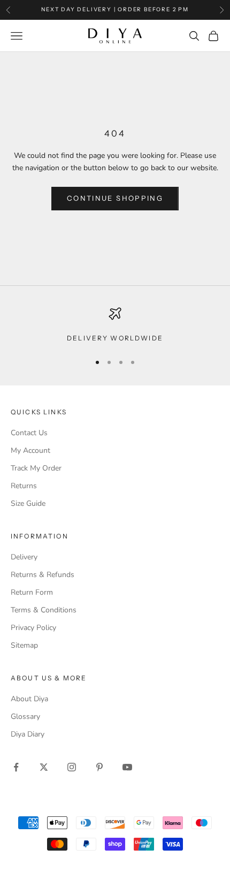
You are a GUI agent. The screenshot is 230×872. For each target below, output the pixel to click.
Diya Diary (27, 734)
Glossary (25, 716)
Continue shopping (115, 198)
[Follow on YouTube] (127, 767)
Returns (24, 486)
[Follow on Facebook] (16, 767)
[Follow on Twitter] (44, 767)
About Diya (29, 699)
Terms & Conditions (43, 610)
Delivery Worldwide (115, 338)
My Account (30, 450)
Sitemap (24, 645)
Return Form (32, 592)
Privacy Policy (33, 628)
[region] (115, 325)
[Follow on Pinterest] (99, 767)
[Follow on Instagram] (71, 767)
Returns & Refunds (42, 575)
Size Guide (28, 503)
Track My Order (36, 468)
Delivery (24, 557)
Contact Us (29, 433)
